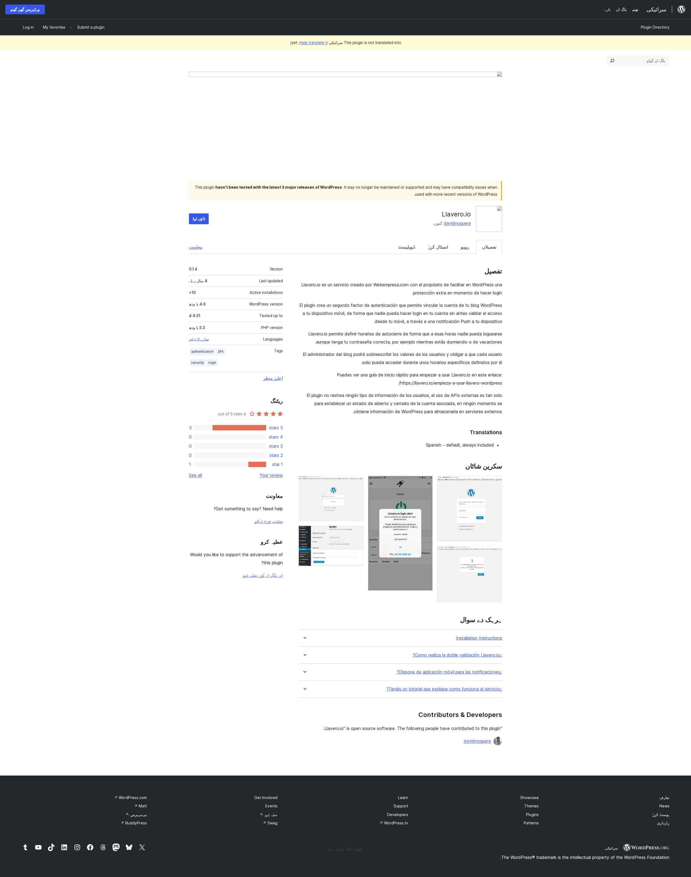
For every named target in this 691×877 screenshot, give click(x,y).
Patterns (531, 823)
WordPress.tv (394, 823)
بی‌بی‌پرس (136, 814)
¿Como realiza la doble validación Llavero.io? (457, 655)
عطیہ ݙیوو (268, 814)
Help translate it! (309, 42)
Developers (397, 814)
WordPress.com (130, 797)
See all (195, 475)
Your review (271, 475)
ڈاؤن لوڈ (198, 218)
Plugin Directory (655, 27)
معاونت (195, 247)
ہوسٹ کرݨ (660, 814)
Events (271, 806)
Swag (270, 823)
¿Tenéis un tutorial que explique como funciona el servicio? (444, 689)
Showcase (529, 797)
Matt (140, 806)
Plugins (532, 814)
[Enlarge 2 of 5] (494, 553)
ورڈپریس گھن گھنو (25, 9)
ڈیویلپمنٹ (406, 247)
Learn (403, 797)
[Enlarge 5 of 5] (356, 533)
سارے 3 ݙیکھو (199, 339)
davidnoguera (457, 223)
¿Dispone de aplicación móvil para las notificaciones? (449, 672)
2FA (220, 351)
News (664, 806)
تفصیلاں (489, 247)
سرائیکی (611, 848)
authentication (202, 351)
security (197, 363)
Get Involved (265, 797)
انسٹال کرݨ (438, 247)
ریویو (465, 247)
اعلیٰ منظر (273, 378)
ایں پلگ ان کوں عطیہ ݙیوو (263, 575)
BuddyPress (134, 823)
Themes (531, 806)
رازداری (663, 823)
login (212, 363)
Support (401, 806)
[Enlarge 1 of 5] (494, 483)
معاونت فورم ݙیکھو (268, 521)
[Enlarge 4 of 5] (356, 483)
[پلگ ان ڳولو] (612, 60)
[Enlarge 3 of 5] (425, 483)
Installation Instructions (479, 638)
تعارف (664, 797)
